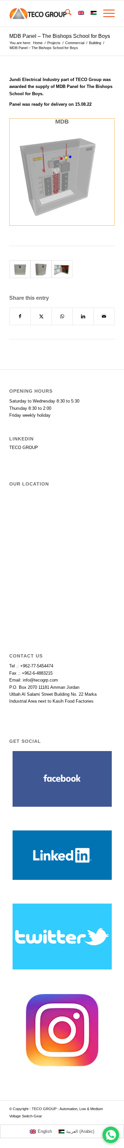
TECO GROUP (23, 447)
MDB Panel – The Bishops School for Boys (59, 36)
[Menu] (106, 13)
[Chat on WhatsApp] (111, 1135)
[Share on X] (41, 316)
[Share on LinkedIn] (83, 316)
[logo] (51, 13)
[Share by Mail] (104, 316)
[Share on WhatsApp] (62, 316)
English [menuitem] (45, 1131)
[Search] (65, 13)
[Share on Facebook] (20, 316)
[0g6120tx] (41, 269)
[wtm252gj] (19, 269)
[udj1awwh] (62, 269)
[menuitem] (65, 13)
